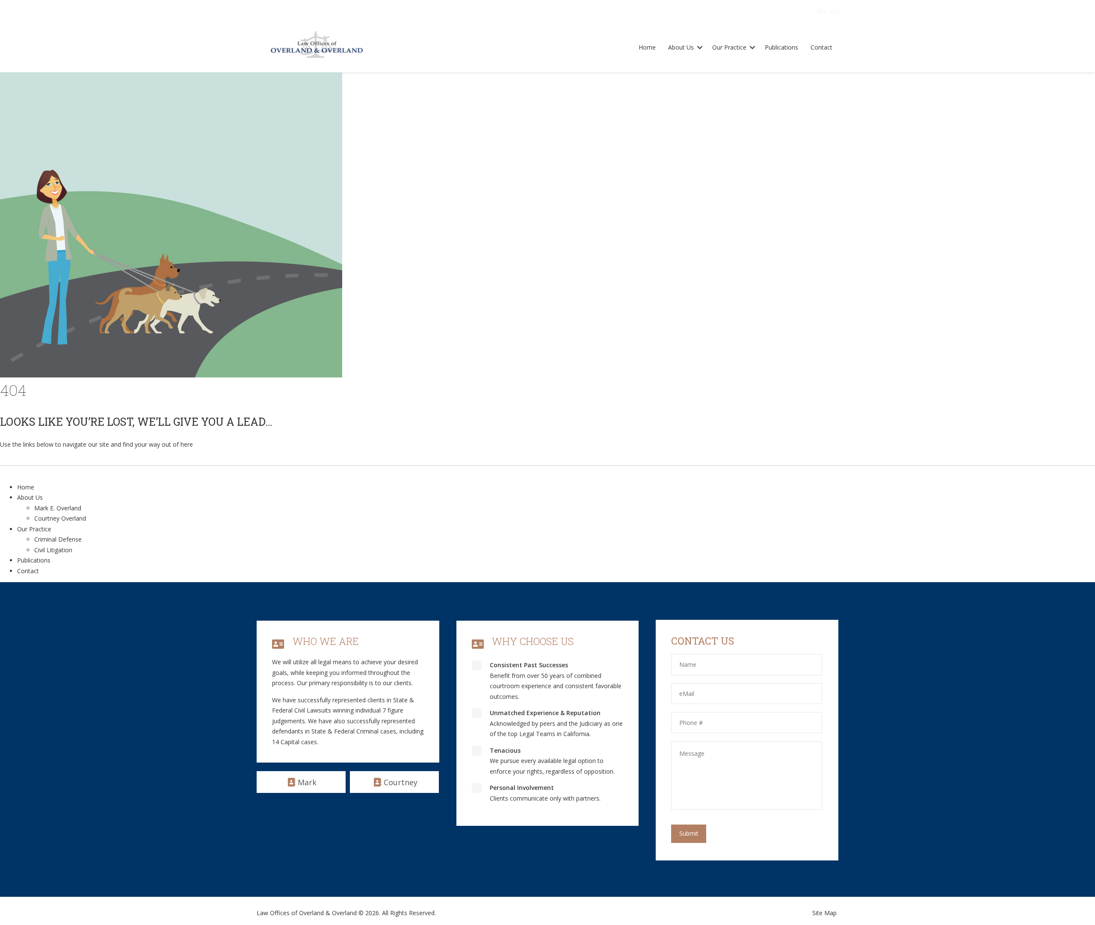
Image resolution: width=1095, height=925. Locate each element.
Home (647, 47)
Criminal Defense (58, 539)
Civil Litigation (53, 550)
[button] (700, 47)
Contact (821, 47)
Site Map (829, 11)
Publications (781, 47)
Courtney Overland (60, 518)
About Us (681, 47)
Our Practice (729, 47)
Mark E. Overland (57, 508)
